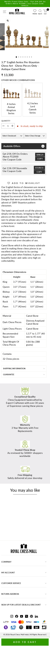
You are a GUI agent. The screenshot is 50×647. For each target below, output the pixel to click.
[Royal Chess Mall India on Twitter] (26, 616)
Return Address (10, 594)
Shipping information (14, 368)
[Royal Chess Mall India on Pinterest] (31, 616)
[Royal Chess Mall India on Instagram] (11, 616)
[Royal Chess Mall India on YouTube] (21, 616)
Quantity (5, 121)
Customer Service (11, 583)
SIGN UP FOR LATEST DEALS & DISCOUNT (21, 604)
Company (6, 562)
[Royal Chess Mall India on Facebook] (16, 616)
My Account (8, 572)
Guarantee (8, 374)
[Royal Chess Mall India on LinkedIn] (36, 616)
